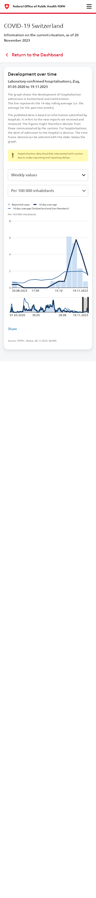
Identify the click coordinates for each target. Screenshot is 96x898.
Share (12, 329)
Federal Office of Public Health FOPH (39, 6)
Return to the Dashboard (37, 54)
